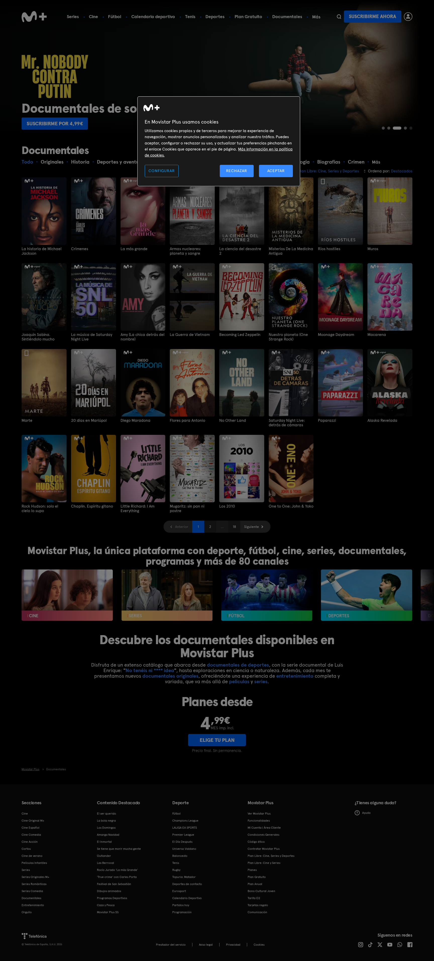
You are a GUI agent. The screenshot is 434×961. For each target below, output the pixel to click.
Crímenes (79, 249)
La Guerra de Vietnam (190, 334)
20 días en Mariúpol (89, 420)
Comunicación (257, 912)
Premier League (183, 834)
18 (234, 527)
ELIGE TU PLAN (217, 740)
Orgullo (27, 912)
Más (316, 16)
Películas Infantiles (34, 863)
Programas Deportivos (112, 898)
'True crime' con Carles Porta (117, 877)
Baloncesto (179, 856)
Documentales (287, 16)
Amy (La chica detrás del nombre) (143, 336)
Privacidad (233, 944)
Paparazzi (327, 420)
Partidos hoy (180, 905)
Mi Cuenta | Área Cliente (264, 827)
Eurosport (179, 891)
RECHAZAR (236, 170)
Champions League (185, 820)
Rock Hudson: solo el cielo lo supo (40, 508)
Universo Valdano (184, 849)
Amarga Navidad (108, 834)
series (260, 681)
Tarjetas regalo (258, 905)
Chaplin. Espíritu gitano (92, 506)
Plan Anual (255, 884)
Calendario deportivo (153, 16)
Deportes (215, 16)
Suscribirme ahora (372, 16)
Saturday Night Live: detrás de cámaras (287, 422)
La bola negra (106, 820)
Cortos (26, 849)
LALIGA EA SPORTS (184, 827)
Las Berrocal (105, 863)
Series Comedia (32, 891)
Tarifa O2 (254, 898)
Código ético (256, 841)
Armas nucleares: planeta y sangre (185, 251)
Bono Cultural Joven (261, 891)
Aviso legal (206, 944)
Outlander (104, 856)
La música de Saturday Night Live (91, 336)
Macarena (376, 334)
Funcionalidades (259, 820)
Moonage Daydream (336, 334)
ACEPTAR (276, 170)
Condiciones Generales (263, 834)
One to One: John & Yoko (291, 506)
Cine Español (30, 827)
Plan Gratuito (248, 16)
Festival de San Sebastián (114, 884)
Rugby (176, 870)
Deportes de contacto (187, 884)
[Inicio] (34, 16)
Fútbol (114, 16)
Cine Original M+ (33, 820)
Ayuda (366, 813)
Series (73, 16)
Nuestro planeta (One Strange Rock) (288, 336)
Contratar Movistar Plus (264, 849)
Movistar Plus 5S (108, 912)
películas (239, 681)
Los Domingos (106, 827)
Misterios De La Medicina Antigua (291, 251)
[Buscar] (339, 16)
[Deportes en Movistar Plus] (366, 595)
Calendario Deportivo (187, 898)
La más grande (134, 249)
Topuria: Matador (184, 877)
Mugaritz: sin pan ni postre (187, 508)
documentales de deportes (238, 665)
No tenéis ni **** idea (150, 670)
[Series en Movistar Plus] (167, 595)
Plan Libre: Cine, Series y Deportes (271, 856)
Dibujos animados (109, 891)
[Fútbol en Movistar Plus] (266, 595)
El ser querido (106, 813)
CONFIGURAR (161, 170)
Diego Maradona (135, 420)
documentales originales (170, 676)
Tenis (190, 16)
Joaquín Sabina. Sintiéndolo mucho (38, 336)
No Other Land (232, 420)
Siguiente (251, 527)
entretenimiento (294, 676)
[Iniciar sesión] (408, 16)
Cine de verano (32, 856)
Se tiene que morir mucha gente (119, 849)
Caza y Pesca (106, 905)
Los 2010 (227, 506)
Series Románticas (34, 884)
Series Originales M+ (35, 877)
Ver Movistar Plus (259, 813)
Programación (182, 912)
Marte (27, 420)
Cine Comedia (31, 834)
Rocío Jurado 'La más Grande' (117, 870)
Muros (372, 249)
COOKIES (259, 944)
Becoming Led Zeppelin (239, 334)
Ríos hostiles (329, 249)
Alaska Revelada (382, 420)
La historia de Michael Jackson (42, 251)
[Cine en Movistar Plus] (67, 595)
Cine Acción (30, 841)
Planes (252, 870)
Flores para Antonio (187, 420)
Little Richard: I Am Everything (137, 508)
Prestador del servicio (171, 944)
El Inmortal (104, 841)
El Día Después (182, 841)
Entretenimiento (33, 905)
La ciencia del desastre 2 (240, 251)
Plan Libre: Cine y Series (264, 863)
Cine (93, 16)
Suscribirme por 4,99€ (55, 124)
